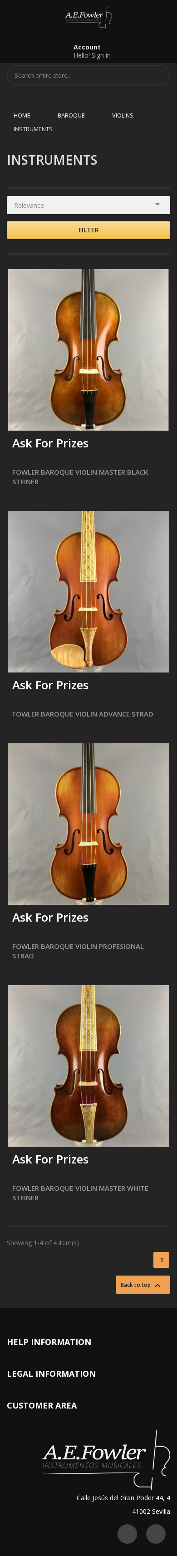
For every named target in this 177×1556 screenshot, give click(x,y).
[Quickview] (155, 282)
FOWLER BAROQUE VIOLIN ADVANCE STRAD (82, 713)
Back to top (142, 1285)
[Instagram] (127, 1534)
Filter (89, 230)
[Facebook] (156, 1534)
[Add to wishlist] (42, 417)
